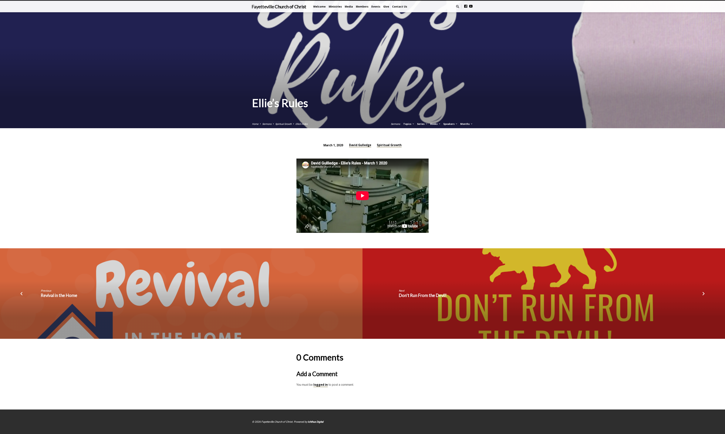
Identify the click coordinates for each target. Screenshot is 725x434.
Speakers (449, 124)
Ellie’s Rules (301, 124)
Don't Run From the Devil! (423, 295)
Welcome (319, 6)
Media (349, 6)
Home (255, 124)
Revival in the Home (59, 295)
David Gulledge (360, 145)
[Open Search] (458, 6)
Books (434, 124)
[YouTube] (471, 6)
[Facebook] (466, 6)
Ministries (335, 6)
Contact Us (399, 6)
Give (386, 6)
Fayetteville (279, 6)
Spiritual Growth (283, 124)
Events (375, 6)
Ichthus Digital (315, 421)
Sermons (266, 124)
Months (465, 124)
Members (362, 6)
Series (421, 124)
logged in (320, 385)
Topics (407, 124)
